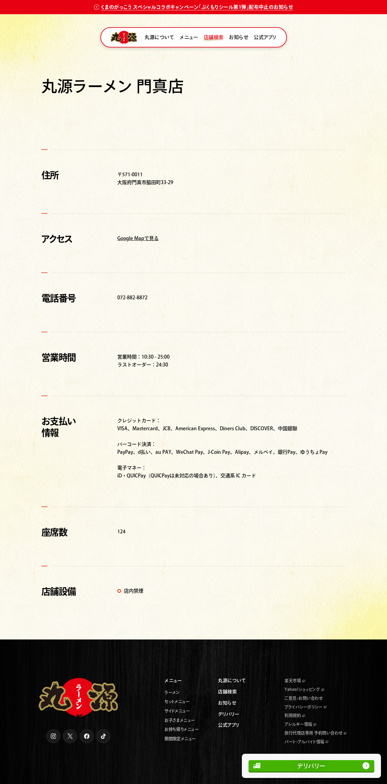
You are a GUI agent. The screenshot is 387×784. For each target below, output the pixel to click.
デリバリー (311, 766)
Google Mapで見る (138, 238)
